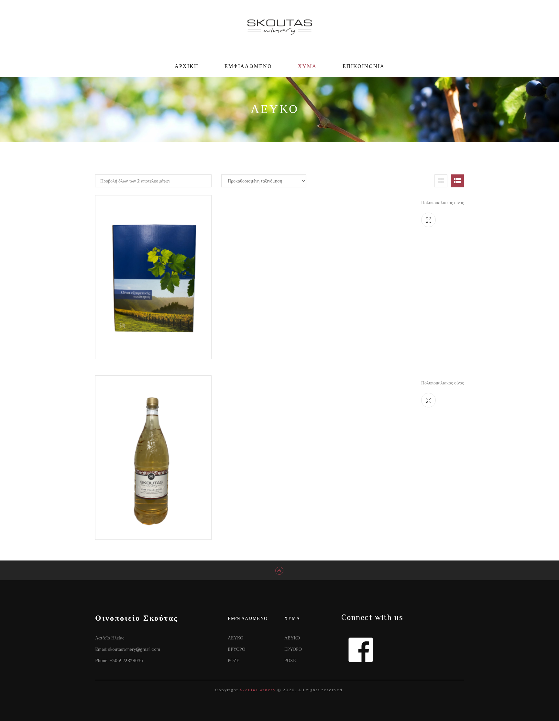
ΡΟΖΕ (233, 660)
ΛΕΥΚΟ (235, 637)
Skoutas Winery (257, 690)
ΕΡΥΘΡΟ (236, 649)
